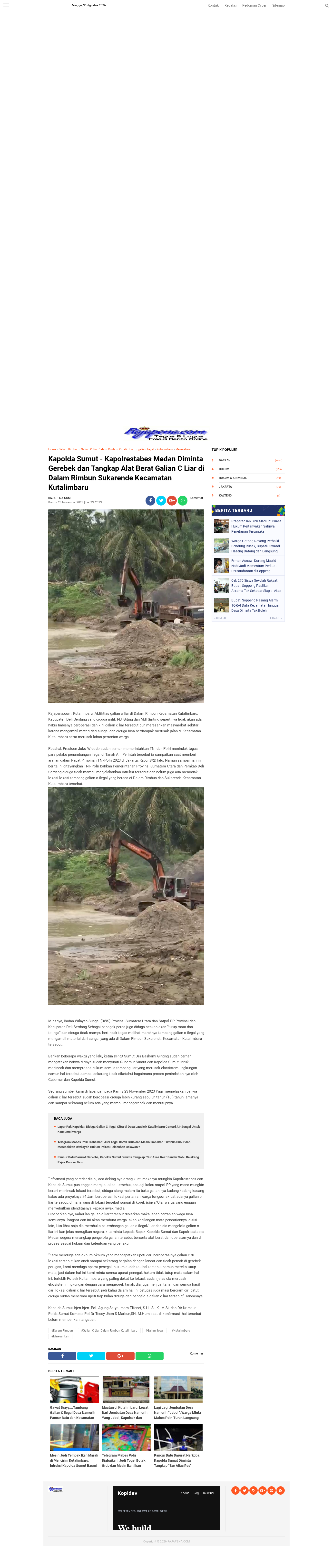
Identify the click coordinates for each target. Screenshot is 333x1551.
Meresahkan (184, 449)
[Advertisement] (166, 34)
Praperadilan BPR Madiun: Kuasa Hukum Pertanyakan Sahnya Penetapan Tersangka (256, 526)
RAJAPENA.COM (178, 1541)
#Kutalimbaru (181, 1330)
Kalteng (225, 495)
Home (52, 449)
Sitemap (278, 5)
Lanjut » (276, 618)
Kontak (213, 5)
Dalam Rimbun (68, 449)
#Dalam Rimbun (62, 1330)
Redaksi (230, 5)
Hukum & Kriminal (233, 478)
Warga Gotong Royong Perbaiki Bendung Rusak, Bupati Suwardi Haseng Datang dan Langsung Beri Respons (255, 546)
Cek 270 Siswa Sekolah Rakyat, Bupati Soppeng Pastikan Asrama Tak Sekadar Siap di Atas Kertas (256, 586)
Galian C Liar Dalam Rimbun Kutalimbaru (108, 449)
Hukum (224, 469)
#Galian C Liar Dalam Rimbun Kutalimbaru (109, 1330)
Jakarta (225, 486)
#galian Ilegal (155, 1330)
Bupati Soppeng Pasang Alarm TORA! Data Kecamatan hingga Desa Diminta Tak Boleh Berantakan (255, 605)
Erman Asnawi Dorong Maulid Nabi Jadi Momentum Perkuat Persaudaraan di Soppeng (254, 566)
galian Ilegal (146, 449)
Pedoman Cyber (254, 5)
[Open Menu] (6, 5)
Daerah (224, 460)
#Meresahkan (60, 1336)
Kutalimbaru (165, 449)
